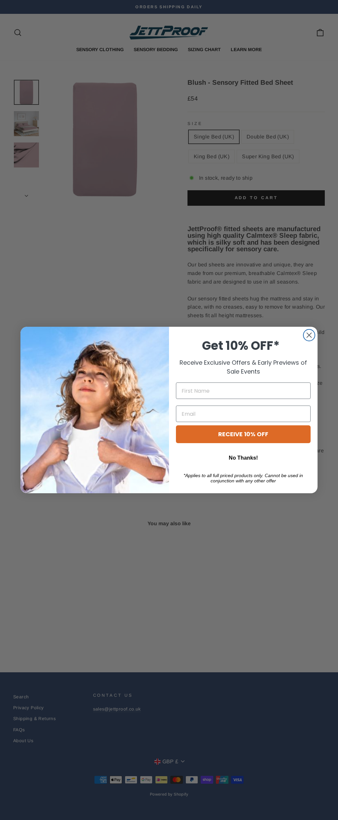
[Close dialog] (309, 335)
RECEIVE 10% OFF (243, 434)
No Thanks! (243, 458)
